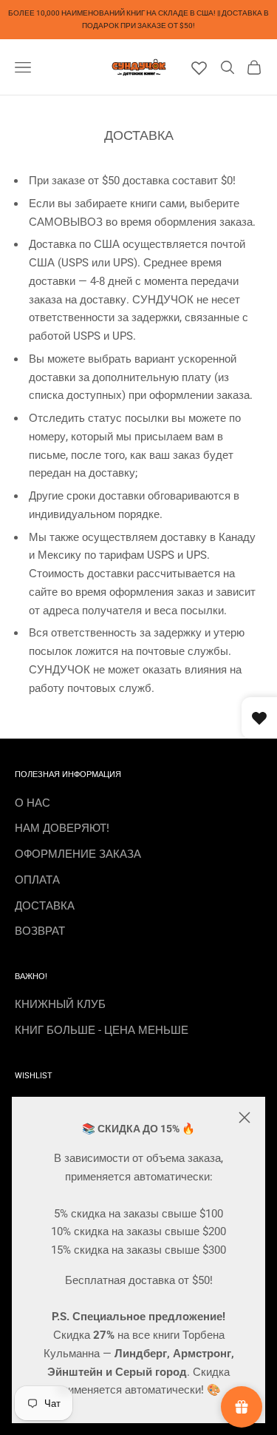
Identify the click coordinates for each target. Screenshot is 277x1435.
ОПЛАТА (37, 880)
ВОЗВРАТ (40, 931)
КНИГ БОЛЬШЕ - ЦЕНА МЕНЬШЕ (101, 1030)
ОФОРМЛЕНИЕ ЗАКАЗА (78, 854)
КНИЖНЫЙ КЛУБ (60, 1004)
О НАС (32, 803)
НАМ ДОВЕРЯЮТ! (62, 828)
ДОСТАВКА (45, 906)
